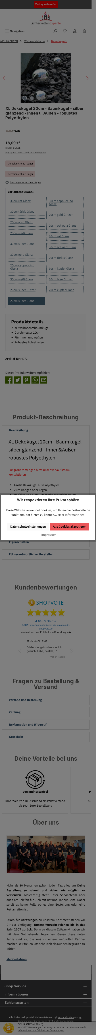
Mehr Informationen (71, 515)
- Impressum (48, 534)
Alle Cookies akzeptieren (69, 526)
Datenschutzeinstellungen (28, 526)
